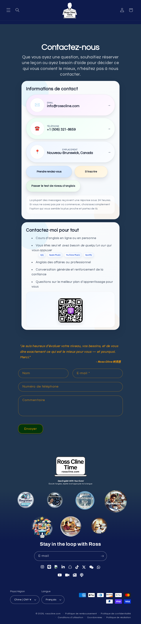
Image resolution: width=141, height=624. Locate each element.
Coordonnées (94, 617)
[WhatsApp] (98, 567)
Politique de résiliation (118, 617)
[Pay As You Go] (114, 502)
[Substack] (75, 575)
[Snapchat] (70, 567)
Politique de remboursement (81, 613)
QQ (42, 255)
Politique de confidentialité (116, 613)
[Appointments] (55, 501)
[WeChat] (91, 567)
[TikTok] (77, 567)
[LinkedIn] (63, 567)
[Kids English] (42, 529)
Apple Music (55, 255)
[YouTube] (60, 574)
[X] (84, 567)
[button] (8, 10)
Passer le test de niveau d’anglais (53, 186)
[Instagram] (42, 567)
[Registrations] (26, 501)
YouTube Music (73, 255)
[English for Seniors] (71, 528)
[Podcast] (82, 575)
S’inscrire (91, 171)
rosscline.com (53, 613)
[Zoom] (67, 575)
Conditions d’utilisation (70, 617)
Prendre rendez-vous (49, 171)
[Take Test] (84, 501)
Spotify (88, 255)
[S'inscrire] (102, 556)
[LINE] (49, 567)
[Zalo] (56, 567)
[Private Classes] (100, 527)
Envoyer (30, 428)
